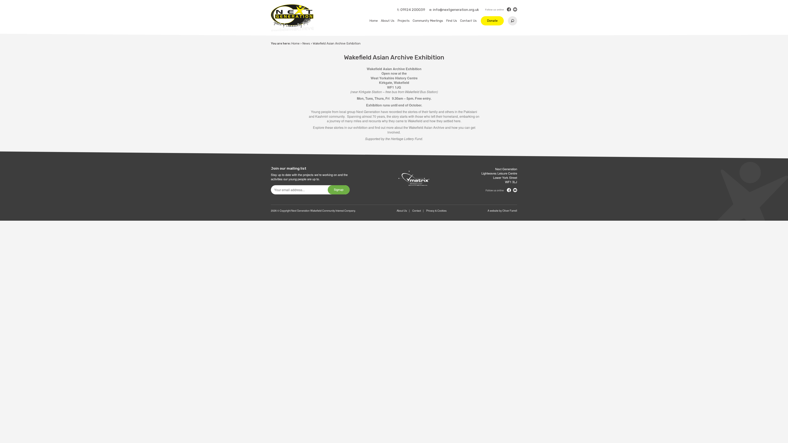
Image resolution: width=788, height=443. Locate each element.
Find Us (451, 21)
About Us (387, 21)
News (306, 43)
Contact (416, 210)
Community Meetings (428, 21)
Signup (339, 190)
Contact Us (468, 21)
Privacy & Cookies (436, 210)
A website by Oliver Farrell (502, 210)
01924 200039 (412, 10)
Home (373, 21)
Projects (403, 21)
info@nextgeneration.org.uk (456, 10)
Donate (492, 21)
